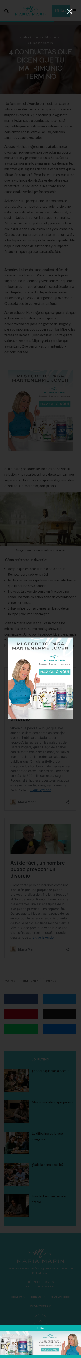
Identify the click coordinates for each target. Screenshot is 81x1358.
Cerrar (40, 1327)
